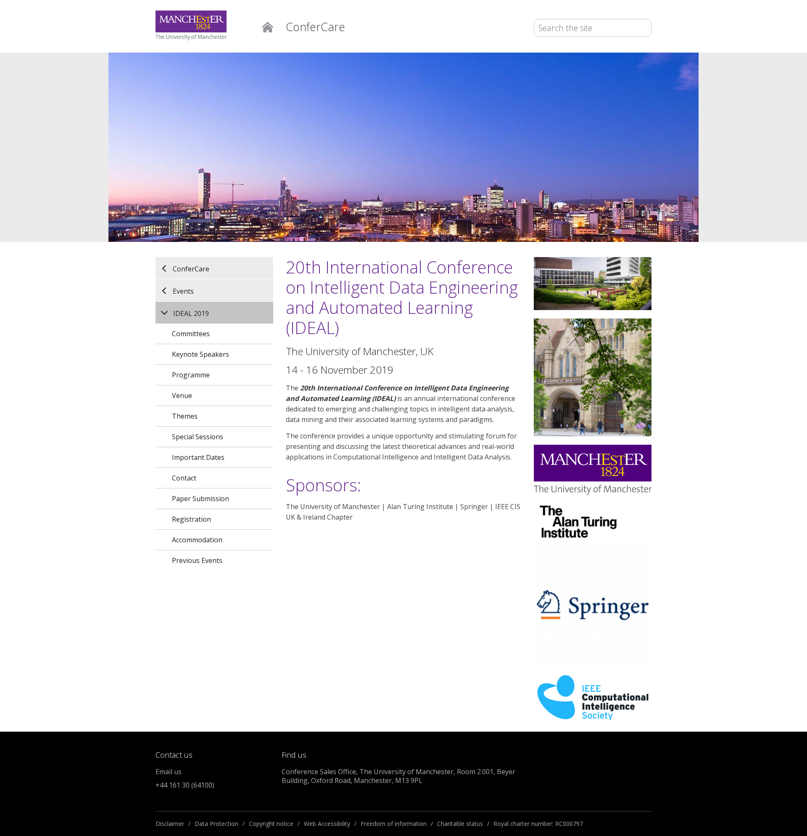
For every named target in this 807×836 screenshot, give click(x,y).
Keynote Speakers (200, 354)
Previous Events (197, 560)
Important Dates (198, 457)
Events (183, 291)
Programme (191, 375)
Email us (169, 771)
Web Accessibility (327, 824)
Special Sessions (197, 437)
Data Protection (216, 824)
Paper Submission (200, 498)
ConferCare (191, 268)
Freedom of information (394, 824)
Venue (182, 395)
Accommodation (197, 540)
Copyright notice (271, 824)
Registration (191, 519)
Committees (191, 333)
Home (267, 26)
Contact (184, 478)
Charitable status (460, 824)
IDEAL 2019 (191, 313)
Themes (185, 416)
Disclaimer (170, 824)
